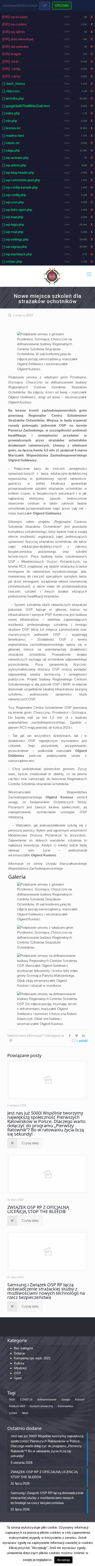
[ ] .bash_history (13, 83)
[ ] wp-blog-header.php (18, 172)
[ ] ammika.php (13, 98)
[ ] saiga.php (11, 150)
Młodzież (20, 1368)
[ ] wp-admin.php (14, 165)
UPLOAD (62, 5)
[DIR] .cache (11, 76)
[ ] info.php (9, 121)
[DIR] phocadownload (17, 39)
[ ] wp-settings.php (15, 239)
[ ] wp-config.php (14, 195)
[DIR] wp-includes (15, 17)
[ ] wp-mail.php (12, 232)
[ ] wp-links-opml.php (17, 210)
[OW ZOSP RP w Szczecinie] (51, 276)
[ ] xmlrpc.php (12, 261)
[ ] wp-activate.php (15, 158)
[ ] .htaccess (11, 91)
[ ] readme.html (13, 135)
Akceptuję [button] (63, 1560)
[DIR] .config (11, 69)
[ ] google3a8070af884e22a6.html (26, 106)
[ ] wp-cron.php (13, 202)
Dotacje (19, 1353)
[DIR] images (11, 54)
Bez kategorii (23, 1348)
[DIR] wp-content (14, 24)
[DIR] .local (10, 61)
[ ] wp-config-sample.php (20, 187)
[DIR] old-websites (15, 46)
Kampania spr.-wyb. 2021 (32, 1358)
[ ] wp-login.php (13, 224)
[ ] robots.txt (10, 143)
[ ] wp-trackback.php (17, 254)
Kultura (19, 1363)
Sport (18, 1378)
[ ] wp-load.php (12, 217)
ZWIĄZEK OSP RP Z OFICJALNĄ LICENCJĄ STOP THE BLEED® (38, 1209)
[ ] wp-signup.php (14, 246)
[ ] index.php (11, 113)
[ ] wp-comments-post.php (21, 180)
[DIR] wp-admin (13, 32)
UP (44, 5)
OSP (17, 1373)
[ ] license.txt (11, 128)
